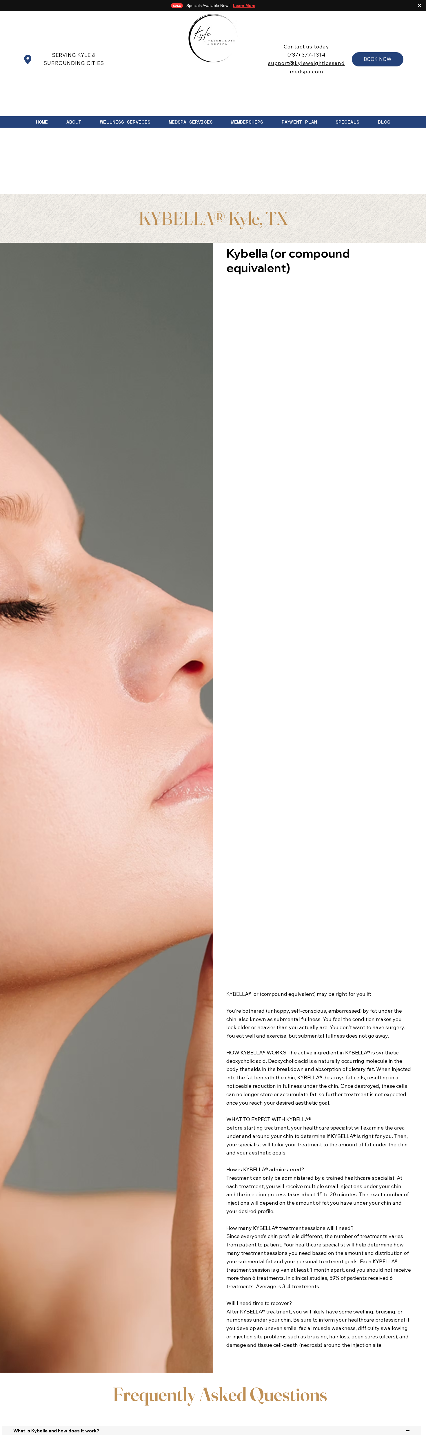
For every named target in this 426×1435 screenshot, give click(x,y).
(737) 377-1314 (306, 54)
